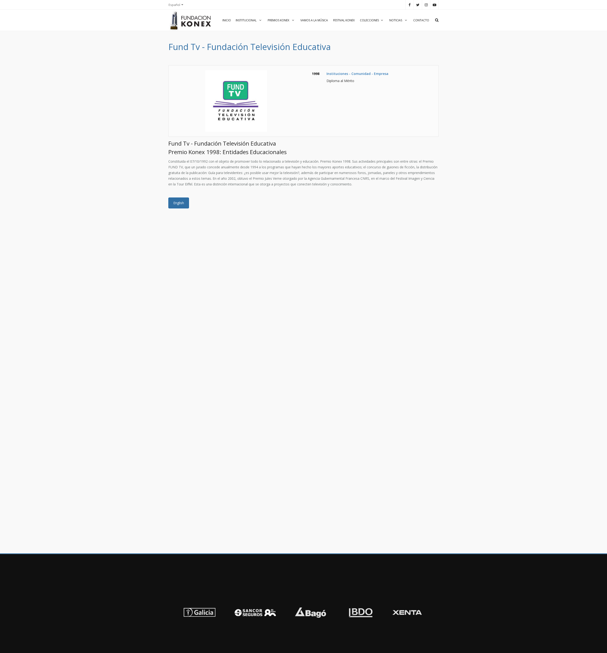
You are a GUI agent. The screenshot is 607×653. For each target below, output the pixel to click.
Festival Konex (344, 20)
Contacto (421, 20)
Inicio (226, 20)
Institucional (246, 20)
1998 (315, 73)
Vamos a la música (314, 20)
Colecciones (369, 20)
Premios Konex (279, 20)
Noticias (396, 20)
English (178, 203)
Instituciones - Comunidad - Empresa (357, 73)
